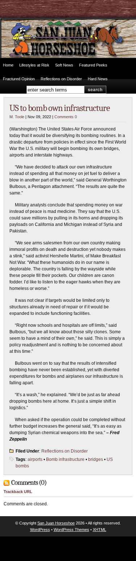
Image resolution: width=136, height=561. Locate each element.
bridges (95, 459)
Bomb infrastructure (65, 459)
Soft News (64, 65)
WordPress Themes (71, 529)
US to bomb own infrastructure (59, 108)
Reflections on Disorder (61, 79)
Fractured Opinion (19, 79)
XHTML (99, 529)
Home (8, 65)
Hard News (98, 79)
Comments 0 (65, 117)
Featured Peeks (93, 65)
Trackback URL (18, 491)
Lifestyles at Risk (34, 65)
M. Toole (16, 117)
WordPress (40, 529)
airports (35, 459)
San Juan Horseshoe (56, 523)
